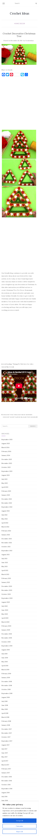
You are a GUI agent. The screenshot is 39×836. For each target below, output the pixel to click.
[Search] (36, 3)
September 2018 (7, 693)
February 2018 (6, 721)
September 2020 (7, 598)
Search (32, 426)
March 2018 (5, 717)
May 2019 (5, 662)
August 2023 (6, 475)
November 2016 (7, 781)
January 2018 (6, 725)
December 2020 (7, 586)
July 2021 (4, 558)
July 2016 (4, 796)
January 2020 (6, 630)
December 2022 (7, 499)
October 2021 (6, 547)
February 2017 (6, 769)
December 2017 (7, 729)
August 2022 (6, 511)
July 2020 (5, 606)
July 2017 (4, 749)
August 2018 (6, 697)
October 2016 (6, 785)
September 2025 (7, 439)
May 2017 (5, 757)
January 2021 (6, 582)
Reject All (19, 832)
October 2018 (6, 689)
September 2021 (7, 551)
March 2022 (5, 527)
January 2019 (6, 677)
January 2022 (6, 535)
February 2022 (6, 531)
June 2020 (5, 610)
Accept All (19, 821)
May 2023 (5, 483)
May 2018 (5, 709)
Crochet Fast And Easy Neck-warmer (17, 414)
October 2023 (6, 467)
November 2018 (7, 685)
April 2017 (5, 761)
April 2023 (5, 487)
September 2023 (7, 471)
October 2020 (6, 594)
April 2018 (5, 713)
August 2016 (6, 792)
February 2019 (6, 673)
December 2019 (7, 634)
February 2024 (6, 451)
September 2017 (7, 741)
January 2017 (6, 773)
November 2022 (7, 503)
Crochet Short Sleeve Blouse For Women (19, 417)
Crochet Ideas (19, 13)
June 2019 (5, 658)
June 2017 (5, 753)
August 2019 (6, 650)
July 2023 (4, 479)
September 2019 (7, 646)
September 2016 (7, 789)
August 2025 (6, 443)
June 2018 (5, 705)
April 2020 (5, 618)
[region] (19, 818)
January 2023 (6, 495)
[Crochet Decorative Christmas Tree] (19, 54)
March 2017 (5, 765)
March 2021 (5, 574)
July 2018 (4, 701)
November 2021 (7, 543)
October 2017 (6, 737)
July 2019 (4, 654)
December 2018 (7, 681)
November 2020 (7, 590)
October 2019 (6, 642)
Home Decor (19, 24)
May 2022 (5, 519)
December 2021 (7, 539)
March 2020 (5, 622)
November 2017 (7, 733)
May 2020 (5, 614)
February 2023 (6, 491)
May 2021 (5, 566)
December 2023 (7, 459)
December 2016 (7, 777)
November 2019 (7, 638)
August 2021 (6, 554)
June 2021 (5, 562)
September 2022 (7, 507)
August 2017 (6, 745)
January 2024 (6, 455)
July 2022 (4, 515)
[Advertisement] (19, 104)
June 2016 (5, 800)
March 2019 (5, 670)
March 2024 (5, 447)
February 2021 (6, 578)
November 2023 (7, 463)
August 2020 (6, 602)
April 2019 (5, 666)
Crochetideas (29, 40)
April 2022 (5, 523)
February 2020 (6, 626)
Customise (19, 826)
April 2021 (5, 570)
